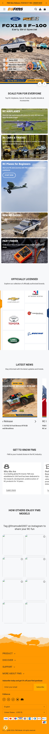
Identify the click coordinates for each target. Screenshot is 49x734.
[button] (4, 9)
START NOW (9, 175)
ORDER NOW (37, 3)
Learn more (11, 490)
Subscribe (40, 687)
